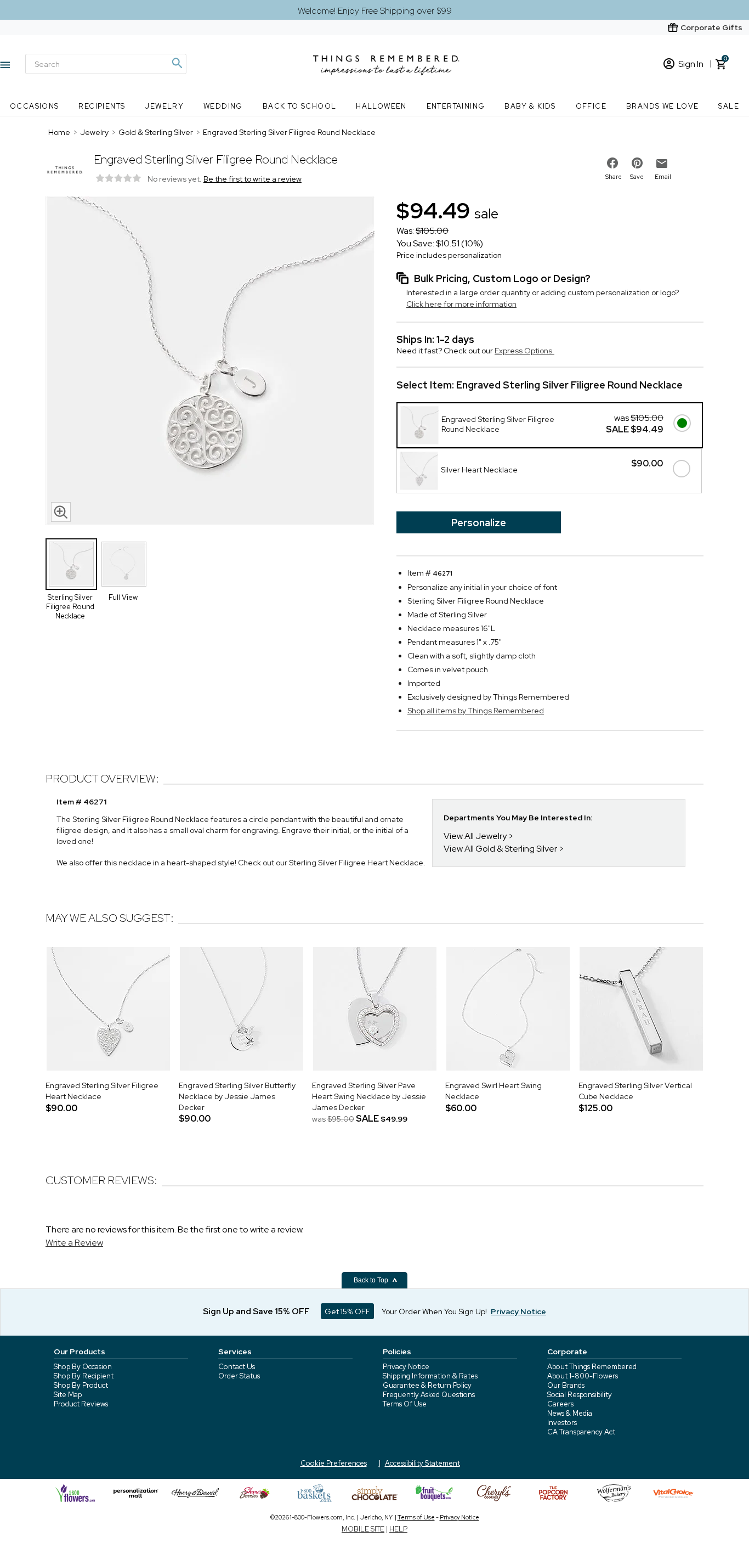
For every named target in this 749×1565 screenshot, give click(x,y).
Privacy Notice (406, 1366)
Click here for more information (461, 304)
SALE (728, 106)
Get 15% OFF (347, 1311)
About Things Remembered (592, 1366)
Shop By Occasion (83, 1366)
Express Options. (524, 351)
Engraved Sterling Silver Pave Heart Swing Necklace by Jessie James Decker (369, 1096)
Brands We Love (662, 106)
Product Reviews (81, 1404)
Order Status (239, 1376)
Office (591, 106)
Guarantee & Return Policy (427, 1385)
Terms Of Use (405, 1404)
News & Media (569, 1413)
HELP (398, 1529)
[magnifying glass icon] (61, 512)
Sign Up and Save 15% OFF (256, 1311)
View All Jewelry (475, 836)
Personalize (478, 522)
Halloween (381, 106)
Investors (562, 1422)
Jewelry (164, 106)
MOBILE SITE (363, 1529)
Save (637, 177)
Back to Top (372, 1280)
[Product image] (210, 361)
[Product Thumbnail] (71, 564)
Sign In (690, 64)
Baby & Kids (529, 106)
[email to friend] (661, 163)
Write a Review (74, 1242)
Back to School (300, 106)
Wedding (223, 106)
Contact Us (236, 1366)
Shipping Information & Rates (430, 1376)
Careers (560, 1404)
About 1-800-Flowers (582, 1376)
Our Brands (566, 1385)
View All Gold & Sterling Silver (500, 848)
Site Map (68, 1394)
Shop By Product (81, 1385)
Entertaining (456, 106)
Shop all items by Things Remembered (475, 711)
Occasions (34, 106)
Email (663, 177)
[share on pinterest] (637, 162)
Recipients (101, 106)
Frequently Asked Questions (429, 1394)
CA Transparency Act (581, 1432)
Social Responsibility (579, 1394)
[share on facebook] (612, 162)
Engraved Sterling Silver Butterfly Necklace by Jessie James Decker (237, 1096)
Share (613, 177)
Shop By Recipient (84, 1376)
